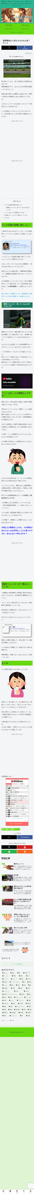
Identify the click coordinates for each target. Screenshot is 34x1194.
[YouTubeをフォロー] (25, 847)
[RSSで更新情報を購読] (25, 851)
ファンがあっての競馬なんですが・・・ (16, 212)
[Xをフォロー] (9, 847)
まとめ (7, 217)
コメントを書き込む (17, 964)
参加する (26, 820)
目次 (14, 201)
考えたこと (16, 829)
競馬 (10, 829)
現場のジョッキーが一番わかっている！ (16, 215)
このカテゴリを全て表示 (17, 818)
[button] (30, 604)
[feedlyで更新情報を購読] (9, 851)
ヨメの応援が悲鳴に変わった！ (14, 205)
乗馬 (5, 829)
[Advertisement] (17, 139)
